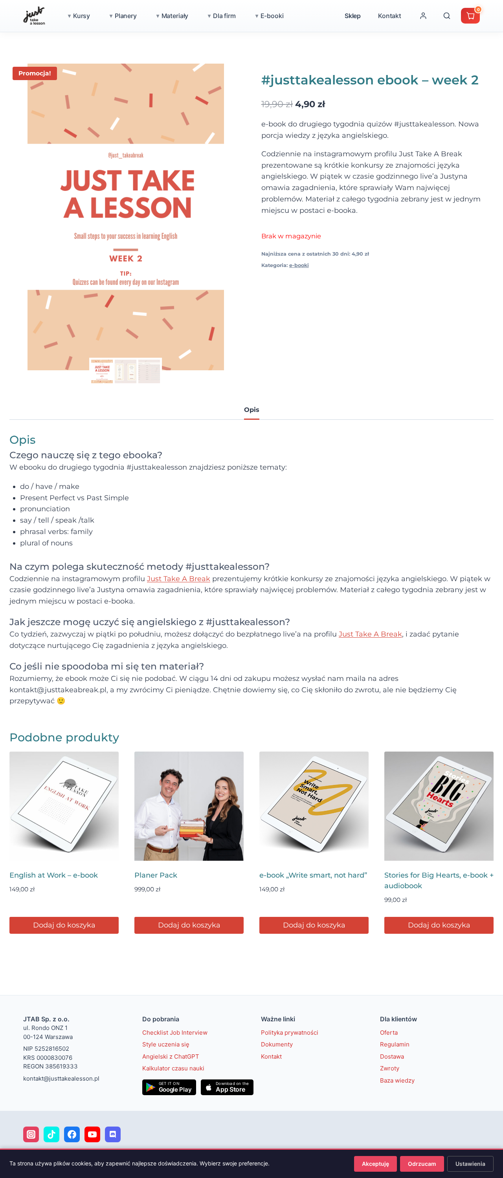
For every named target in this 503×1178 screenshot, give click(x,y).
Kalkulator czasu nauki (173, 1068)
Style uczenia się (165, 1044)
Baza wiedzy (397, 1080)
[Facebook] (72, 1134)
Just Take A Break (178, 578)
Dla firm (224, 16)
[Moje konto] (423, 16)
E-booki (272, 16)
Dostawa (392, 1056)
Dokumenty (277, 1044)
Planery (126, 16)
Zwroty (389, 1068)
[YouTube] (92, 1134)
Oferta (389, 1032)
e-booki (299, 265)
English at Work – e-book (53, 875)
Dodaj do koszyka (64, 925)
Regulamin (394, 1044)
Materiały (175, 16)
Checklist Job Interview (174, 1032)
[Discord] (113, 1134)
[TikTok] (51, 1134)
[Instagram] (31, 1134)
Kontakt (389, 16)
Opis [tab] (251, 409)
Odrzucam (422, 1163)
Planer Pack (155, 875)
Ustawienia (470, 1163)
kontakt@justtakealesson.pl (61, 1078)
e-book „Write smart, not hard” (313, 875)
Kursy (81, 16)
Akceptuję (375, 1163)
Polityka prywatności (289, 1032)
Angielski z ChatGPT (170, 1056)
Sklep (353, 16)
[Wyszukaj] (446, 16)
